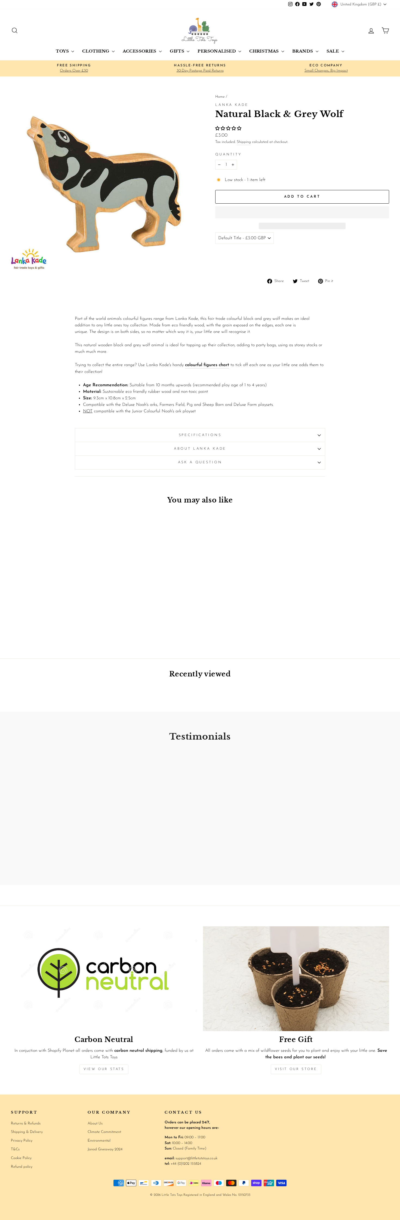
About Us (95, 1123)
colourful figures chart (207, 365)
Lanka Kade (231, 105)
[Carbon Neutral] (104, 978)
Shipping (244, 142)
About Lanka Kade (200, 448)
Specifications (200, 435)
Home (220, 97)
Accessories (140, 51)
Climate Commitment (104, 1132)
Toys (63, 51)
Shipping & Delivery (27, 1132)
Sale (333, 51)
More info (377, 260)
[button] (229, 129)
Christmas (264, 51)
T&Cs (15, 1149)
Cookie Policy (21, 1158)
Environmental (99, 1140)
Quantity (228, 154)
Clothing (96, 51)
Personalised (217, 51)
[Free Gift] (296, 978)
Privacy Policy (21, 1140)
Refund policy (21, 1167)
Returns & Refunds (26, 1123)
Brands (303, 51)
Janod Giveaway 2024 (105, 1149)
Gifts (177, 51)
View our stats (104, 1069)
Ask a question (200, 462)
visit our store (296, 1069)
